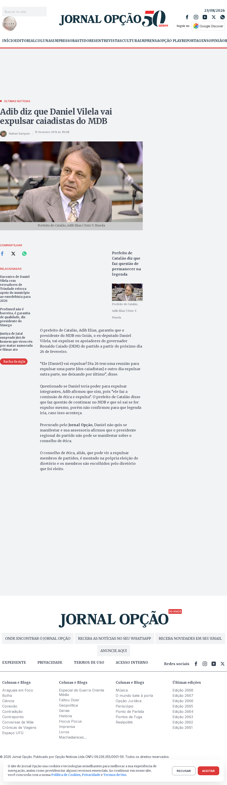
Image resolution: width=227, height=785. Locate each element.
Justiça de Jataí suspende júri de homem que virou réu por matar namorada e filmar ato (16, 342)
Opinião (217, 41)
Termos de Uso (114, 775)
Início (8, 41)
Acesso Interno (132, 663)
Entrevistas (109, 41)
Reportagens (195, 41)
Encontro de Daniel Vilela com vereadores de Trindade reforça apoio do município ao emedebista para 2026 (15, 289)
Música (122, 690)
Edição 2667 (182, 695)
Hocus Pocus (70, 721)
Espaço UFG (12, 733)
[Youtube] (205, 17)
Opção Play (170, 41)
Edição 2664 (183, 711)
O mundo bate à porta (134, 695)
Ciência (8, 701)
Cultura (131, 41)
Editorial (25, 41)
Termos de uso (89, 663)
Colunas (44, 41)
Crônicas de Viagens (19, 727)
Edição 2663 (182, 717)
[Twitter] (213, 17)
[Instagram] (196, 17)
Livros (64, 732)
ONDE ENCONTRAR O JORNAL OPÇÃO (37, 638)
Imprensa (149, 41)
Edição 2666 (182, 701)
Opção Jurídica (128, 701)
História (65, 716)
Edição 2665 (182, 706)
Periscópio (124, 706)
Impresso (62, 41)
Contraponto (13, 717)
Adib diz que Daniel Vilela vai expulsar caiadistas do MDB (56, 116)
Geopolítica (68, 705)
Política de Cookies (65, 775)
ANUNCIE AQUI (113, 650)
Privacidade (49, 663)
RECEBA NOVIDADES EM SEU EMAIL (190, 638)
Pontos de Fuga (129, 717)
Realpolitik (124, 722)
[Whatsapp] (222, 17)
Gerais (64, 710)
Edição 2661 (182, 727)
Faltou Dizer (69, 700)
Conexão (9, 706)
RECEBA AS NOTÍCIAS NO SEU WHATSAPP (114, 638)
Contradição (12, 711)
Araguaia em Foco (17, 690)
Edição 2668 (182, 690)
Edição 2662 (182, 722)
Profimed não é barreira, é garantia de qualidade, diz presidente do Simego (15, 317)
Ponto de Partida (130, 711)
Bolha (7, 695)
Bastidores (84, 41)
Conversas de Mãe (18, 722)
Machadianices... (72, 737)
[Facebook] (187, 17)
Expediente (14, 663)
